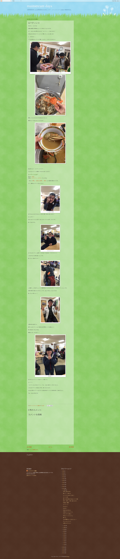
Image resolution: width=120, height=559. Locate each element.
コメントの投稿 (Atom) (33, 449)
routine (33, 176)
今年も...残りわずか (67, 491)
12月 (64, 490)
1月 (64, 544)
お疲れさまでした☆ (67, 523)
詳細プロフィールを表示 (31, 475)
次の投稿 (29, 447)
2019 (63, 480)
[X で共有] (49, 405)
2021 (63, 476)
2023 (63, 473)
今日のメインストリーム (68, 512)
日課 (45, 180)
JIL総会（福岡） (66, 502)
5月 (64, 537)
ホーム (50, 447)
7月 (64, 533)
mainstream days (39, 5)
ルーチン (39, 178)
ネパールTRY (65, 497)
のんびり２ (65, 506)
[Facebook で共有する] (51, 405)
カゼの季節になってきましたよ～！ (70, 519)
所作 (41, 180)
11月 (64, 525)
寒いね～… (65, 517)
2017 (63, 484)
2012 (63, 551)
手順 (33, 180)
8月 (64, 531)
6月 (64, 535)
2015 (63, 488)
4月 (64, 539)
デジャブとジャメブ (67, 521)
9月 (64, 529)
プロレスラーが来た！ (67, 513)
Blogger (68, 556)
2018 (63, 482)
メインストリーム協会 (32, 470)
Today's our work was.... (67, 510)
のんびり (65, 508)
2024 (63, 471)
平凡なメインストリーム (68, 515)
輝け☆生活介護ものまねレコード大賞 (70, 499)
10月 (64, 527)
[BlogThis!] (48, 405)
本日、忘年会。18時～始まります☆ (70, 500)
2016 (63, 486)
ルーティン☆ (65, 504)
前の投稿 (71, 447)
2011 (63, 552)
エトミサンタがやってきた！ (68, 495)
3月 (64, 540)
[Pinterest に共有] (52, 405)
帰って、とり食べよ (67, 493)
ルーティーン (34, 178)
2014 (63, 547)
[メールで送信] (47, 405)
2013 (63, 549)
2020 (63, 478)
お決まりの (38, 180)
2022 (63, 474)
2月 (64, 542)
